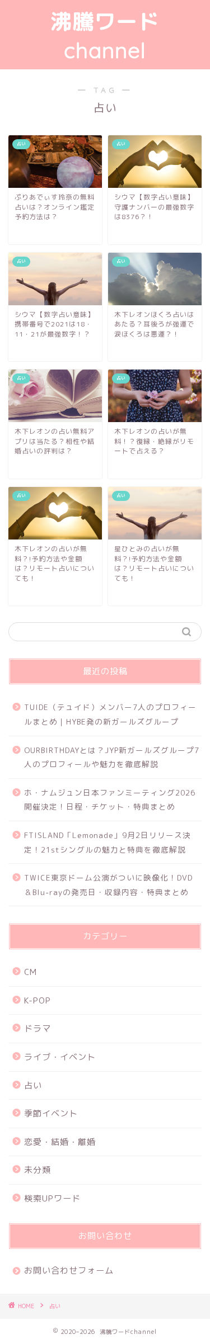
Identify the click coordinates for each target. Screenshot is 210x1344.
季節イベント (51, 1113)
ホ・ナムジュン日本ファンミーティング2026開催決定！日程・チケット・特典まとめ (109, 799)
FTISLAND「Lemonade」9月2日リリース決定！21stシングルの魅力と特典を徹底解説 (107, 842)
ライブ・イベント (60, 1057)
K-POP (37, 1000)
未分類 (37, 1170)
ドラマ (37, 1028)
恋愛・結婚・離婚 (60, 1142)
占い (33, 1085)
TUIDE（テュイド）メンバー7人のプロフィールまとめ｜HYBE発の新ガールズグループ (110, 714)
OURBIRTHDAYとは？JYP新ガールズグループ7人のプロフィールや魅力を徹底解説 (111, 757)
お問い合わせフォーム (69, 1270)
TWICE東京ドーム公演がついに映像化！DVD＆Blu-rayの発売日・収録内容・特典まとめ (108, 884)
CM (30, 972)
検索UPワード (52, 1198)
